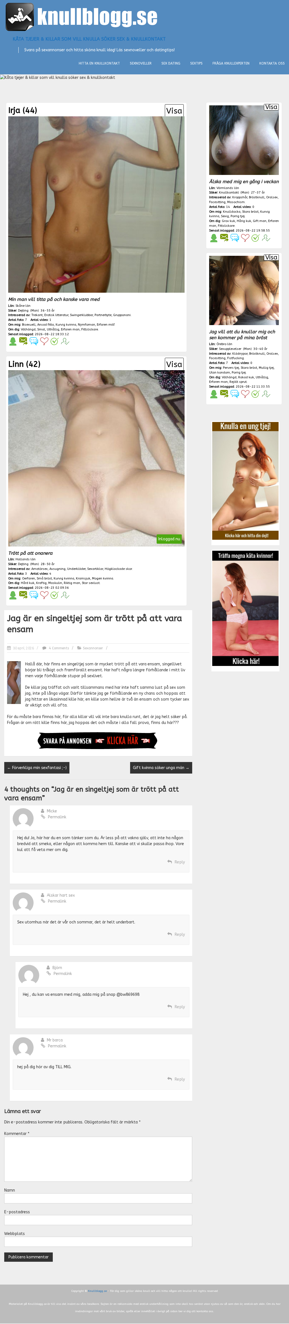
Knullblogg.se (97, 1291)
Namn (9, 1190)
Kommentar (16, 1133)
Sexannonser (93, 648)
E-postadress (17, 1212)
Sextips (196, 63)
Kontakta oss (272, 63)
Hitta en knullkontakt (99, 63)
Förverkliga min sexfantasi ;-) (37, 767)
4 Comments (58, 648)
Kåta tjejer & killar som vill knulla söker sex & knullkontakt (89, 39)
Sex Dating (170, 63)
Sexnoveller (141, 63)
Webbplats (14, 1233)
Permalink (57, 817)
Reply (180, 862)
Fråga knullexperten (231, 63)
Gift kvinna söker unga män (161, 767)
